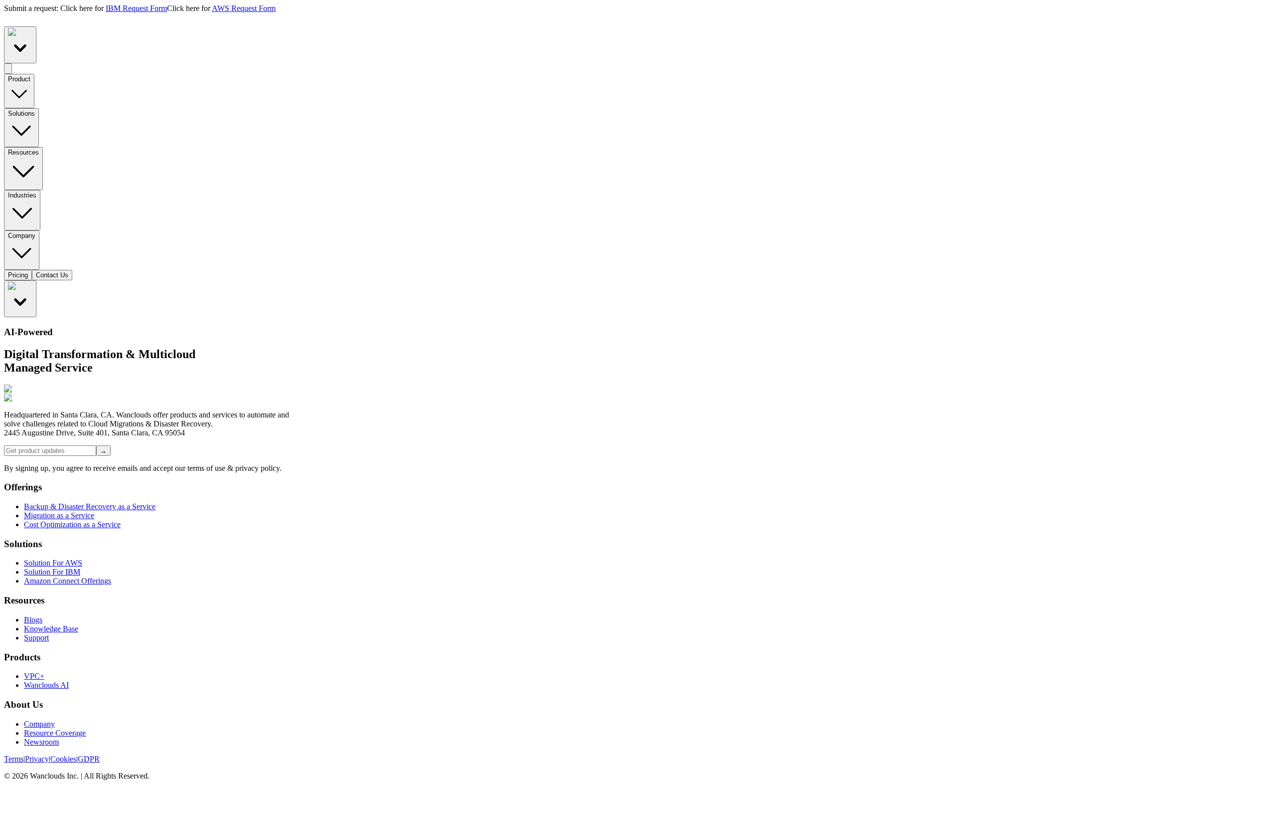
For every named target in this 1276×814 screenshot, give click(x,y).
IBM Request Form (136, 8)
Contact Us (52, 275)
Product (19, 79)
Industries (22, 195)
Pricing (18, 275)
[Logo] (638, 19)
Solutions (21, 113)
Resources (23, 152)
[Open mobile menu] (8, 68)
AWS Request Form (244, 8)
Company (21, 235)
